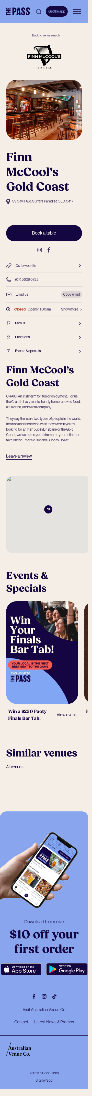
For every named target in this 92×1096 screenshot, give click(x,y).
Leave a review (19, 456)
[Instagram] (39, 250)
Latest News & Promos (54, 1016)
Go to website (26, 266)
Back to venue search (46, 35)
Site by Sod (44, 1075)
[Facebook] (48, 250)
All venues (15, 762)
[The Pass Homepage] (18, 11)
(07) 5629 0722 (27, 279)
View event (63, 709)
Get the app (56, 11)
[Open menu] (77, 11)
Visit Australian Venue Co (44, 1004)
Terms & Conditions (44, 1068)
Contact (21, 1016)
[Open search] (39, 11)
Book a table (44, 233)
